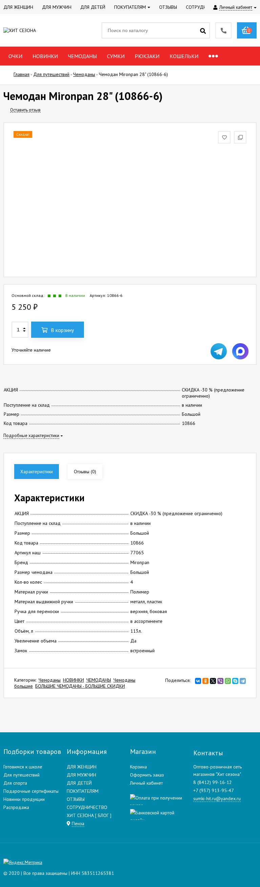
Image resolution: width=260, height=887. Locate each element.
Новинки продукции (24, 799)
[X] (213, 681)
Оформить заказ (147, 775)
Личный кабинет (146, 783)
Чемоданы (50, 680)
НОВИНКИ (73, 680)
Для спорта (15, 783)
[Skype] (235, 681)
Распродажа (16, 807)
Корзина (138, 767)
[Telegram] (243, 681)
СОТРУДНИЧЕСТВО (87, 807)
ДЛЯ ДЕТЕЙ (79, 783)
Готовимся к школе (22, 767)
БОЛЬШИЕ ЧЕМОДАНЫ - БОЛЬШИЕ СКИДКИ (80, 686)
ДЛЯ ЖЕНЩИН (81, 767)
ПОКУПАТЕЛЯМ (83, 791)
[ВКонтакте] (198, 681)
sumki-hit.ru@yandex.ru (217, 798)
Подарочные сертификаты (31, 791)
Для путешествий (21, 775)
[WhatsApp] (228, 681)
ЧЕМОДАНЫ (98, 680)
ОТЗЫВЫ (76, 799)
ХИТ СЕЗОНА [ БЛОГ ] (89, 815)
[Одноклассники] (205, 681)
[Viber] (220, 681)
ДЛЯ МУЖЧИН (81, 775)
